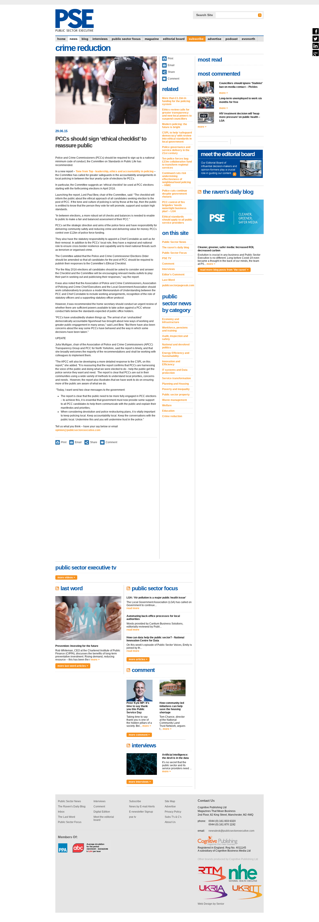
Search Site (204, 15)
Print (63, 442)
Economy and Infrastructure (170, 321)
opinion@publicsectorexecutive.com (77, 430)
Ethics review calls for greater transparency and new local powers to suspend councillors (177, 114)
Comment (111, 442)
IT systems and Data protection (174, 371)
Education (168, 410)
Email (78, 442)
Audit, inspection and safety (175, 338)
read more (133, 608)
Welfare (167, 405)
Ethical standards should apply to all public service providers (177, 219)
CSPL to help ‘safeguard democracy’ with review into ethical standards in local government (177, 137)
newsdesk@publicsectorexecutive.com (231, 830)
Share (93, 442)
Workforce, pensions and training (175, 329)
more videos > (66, 577)
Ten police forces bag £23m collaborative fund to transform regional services (177, 163)
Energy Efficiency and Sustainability (175, 354)
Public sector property (176, 394)
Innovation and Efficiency (171, 363)
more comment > (139, 734)
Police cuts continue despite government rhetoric (174, 193)
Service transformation (176, 378)
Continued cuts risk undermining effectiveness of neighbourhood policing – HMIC (176, 179)
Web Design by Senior (211, 903)
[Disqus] (106, 504)
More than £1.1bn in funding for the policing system (176, 101)
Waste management (174, 400)
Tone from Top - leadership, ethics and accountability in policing (114, 171)
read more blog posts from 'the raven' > (224, 269)
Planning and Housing (175, 383)
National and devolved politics (175, 346)
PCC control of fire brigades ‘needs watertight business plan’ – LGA (174, 207)
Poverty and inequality (176, 389)
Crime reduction (172, 416)
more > (95, 659)
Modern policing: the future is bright (174, 126)
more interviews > (140, 781)
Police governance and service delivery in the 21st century (176, 150)
